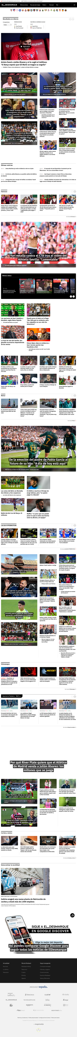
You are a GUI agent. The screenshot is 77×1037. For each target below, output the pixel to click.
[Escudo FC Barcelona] (28, 10)
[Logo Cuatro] (48, 995)
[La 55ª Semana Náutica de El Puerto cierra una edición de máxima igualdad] (48, 704)
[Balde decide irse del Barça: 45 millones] (12, 504)
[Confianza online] (38, 1031)
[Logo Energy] (65, 1000)
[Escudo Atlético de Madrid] (14, 10)
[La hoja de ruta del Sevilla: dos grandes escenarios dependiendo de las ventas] (12, 332)
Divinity (24, 975)
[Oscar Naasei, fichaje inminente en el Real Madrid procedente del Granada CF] (48, 533)
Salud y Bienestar (45, 978)
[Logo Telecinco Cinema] (47, 1005)
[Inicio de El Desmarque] (9, 5)
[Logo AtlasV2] (20, 1010)
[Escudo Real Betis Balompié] (51, 10)
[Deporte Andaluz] (9, 711)
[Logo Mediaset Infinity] (11, 995)
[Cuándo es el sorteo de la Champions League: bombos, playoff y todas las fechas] (67, 801)
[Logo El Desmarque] (11, 999)
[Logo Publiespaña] (38, 1010)
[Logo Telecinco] (29, 995)
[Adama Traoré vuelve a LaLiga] (48, 559)
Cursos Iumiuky (44, 972)
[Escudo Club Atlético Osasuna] (40, 10)
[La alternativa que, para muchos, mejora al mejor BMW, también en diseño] (9, 840)
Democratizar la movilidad (9, 896)
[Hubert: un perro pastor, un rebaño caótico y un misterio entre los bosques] (48, 671)
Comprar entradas (45, 966)
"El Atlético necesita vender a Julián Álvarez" (33, 1)
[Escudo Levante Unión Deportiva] (34, 10)
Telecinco (24, 969)
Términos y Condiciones (23, 1017)
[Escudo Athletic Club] (11, 10)
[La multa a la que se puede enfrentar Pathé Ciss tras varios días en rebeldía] (28, 360)
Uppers (24, 978)
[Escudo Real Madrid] (54, 10)
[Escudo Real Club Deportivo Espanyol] (25, 10)
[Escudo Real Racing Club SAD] (43, 10)
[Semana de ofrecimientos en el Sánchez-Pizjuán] (48, 629)
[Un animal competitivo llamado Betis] (19, 632)
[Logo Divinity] (65, 995)
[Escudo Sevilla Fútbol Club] (60, 10)
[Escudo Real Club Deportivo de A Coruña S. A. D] (48, 10)
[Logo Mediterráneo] (56, 1010)
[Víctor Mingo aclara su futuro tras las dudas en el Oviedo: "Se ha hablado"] (67, 533)
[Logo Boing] (48, 1000)
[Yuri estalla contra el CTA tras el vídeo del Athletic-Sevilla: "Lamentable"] (38, 243)
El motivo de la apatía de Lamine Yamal (11, 1)
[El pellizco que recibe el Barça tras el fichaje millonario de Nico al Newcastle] (48, 360)
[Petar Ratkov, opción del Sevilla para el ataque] (28, 378)
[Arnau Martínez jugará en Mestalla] (67, 380)
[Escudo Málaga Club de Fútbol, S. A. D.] (37, 10)
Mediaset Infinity (26, 966)
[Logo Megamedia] (39, 1024)
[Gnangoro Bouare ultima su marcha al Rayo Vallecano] (48, 574)
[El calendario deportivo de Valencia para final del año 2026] (9, 403)
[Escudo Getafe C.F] (31, 10)
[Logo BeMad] (11, 1005)
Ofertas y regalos (45, 969)
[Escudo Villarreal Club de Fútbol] (65, 10)
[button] (25, 46)
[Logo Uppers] (29, 1005)
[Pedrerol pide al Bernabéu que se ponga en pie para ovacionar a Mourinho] (48, 103)
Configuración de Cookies (44, 1017)
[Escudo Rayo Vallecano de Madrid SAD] (45, 10)
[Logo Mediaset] (38, 988)
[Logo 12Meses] (65, 1005)
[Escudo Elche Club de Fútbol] (23, 10)
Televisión (6, 972)
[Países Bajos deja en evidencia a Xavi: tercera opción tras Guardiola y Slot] (38, 334)
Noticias (5, 966)
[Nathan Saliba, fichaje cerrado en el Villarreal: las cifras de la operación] (48, 611)
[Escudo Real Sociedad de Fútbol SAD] (57, 10)
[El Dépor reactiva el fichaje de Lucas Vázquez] (48, 378)
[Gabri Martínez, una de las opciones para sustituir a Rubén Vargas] (19, 789)
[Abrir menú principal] (74, 5)
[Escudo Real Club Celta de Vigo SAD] (17, 10)
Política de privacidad (33, 1017)
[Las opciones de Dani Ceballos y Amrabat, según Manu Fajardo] (12, 310)
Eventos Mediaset (45, 975)
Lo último (5, 969)
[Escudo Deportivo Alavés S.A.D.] (20, 10)
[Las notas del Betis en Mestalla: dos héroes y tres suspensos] (12, 482)
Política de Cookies (55, 1017)
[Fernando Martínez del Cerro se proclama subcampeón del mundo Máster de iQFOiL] (9, 704)
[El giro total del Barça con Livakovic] (9, 380)
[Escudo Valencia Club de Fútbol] (63, 10)
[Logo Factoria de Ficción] (29, 1000)
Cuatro (23, 972)
